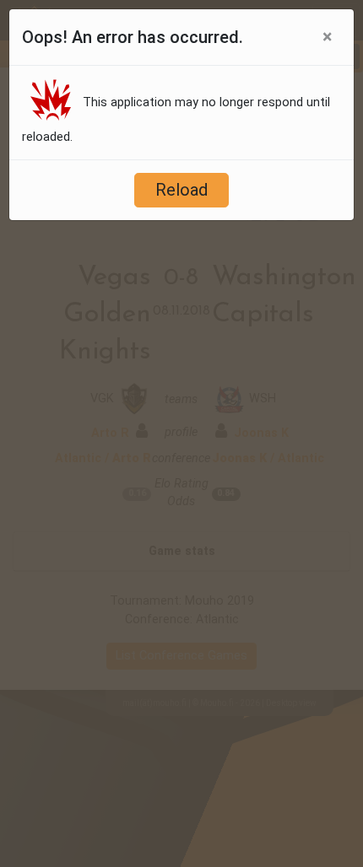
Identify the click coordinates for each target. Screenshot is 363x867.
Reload (181, 190)
